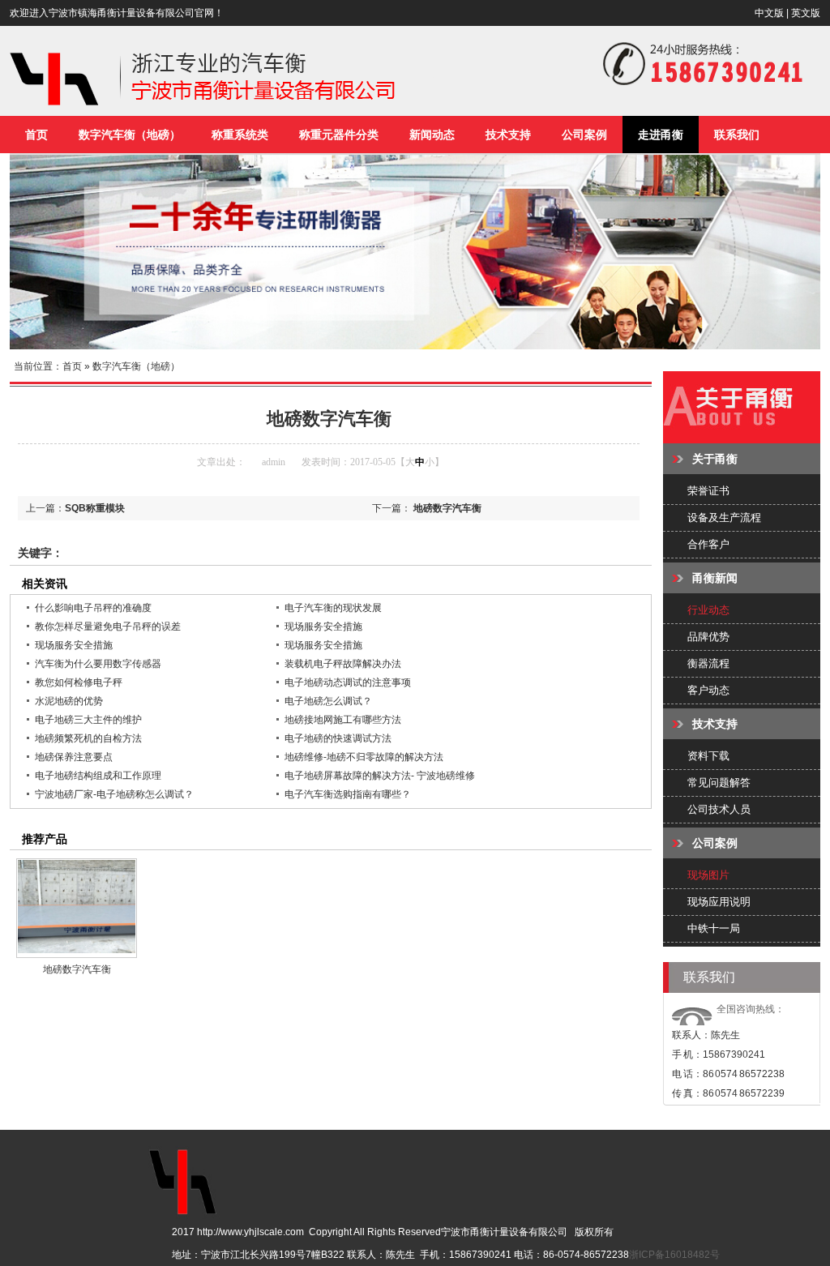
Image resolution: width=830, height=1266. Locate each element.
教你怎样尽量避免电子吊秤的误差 (108, 626)
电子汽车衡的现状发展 (333, 608)
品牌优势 (708, 637)
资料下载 (708, 756)
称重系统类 (240, 134)
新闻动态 (432, 134)
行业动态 (708, 610)
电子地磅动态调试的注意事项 (348, 682)
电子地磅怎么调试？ (328, 701)
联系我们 (736, 134)
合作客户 (708, 544)
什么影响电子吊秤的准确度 (93, 608)
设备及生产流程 (724, 517)
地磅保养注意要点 (74, 757)
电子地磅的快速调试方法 (338, 738)
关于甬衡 (715, 458)
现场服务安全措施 (323, 626)
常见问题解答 (719, 782)
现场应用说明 (719, 902)
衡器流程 (708, 663)
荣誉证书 (708, 491)
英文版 (805, 13)
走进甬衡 (660, 134)
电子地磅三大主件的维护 (88, 719)
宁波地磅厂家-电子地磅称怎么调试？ (114, 794)
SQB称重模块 (95, 508)
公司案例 (584, 134)
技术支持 (508, 134)
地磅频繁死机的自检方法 (88, 738)
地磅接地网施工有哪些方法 (343, 719)
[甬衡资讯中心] (741, 438)
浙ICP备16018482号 (674, 1254)
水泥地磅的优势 (69, 701)
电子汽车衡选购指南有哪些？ (348, 794)
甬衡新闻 (715, 577)
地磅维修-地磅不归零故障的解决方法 (364, 757)
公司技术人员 (719, 809)
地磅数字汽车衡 (447, 508)
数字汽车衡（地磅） (130, 134)
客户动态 (708, 690)
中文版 (769, 13)
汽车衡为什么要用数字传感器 (98, 663)
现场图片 (708, 875)
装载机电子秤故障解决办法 (343, 663)
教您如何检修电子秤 (78, 682)
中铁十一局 (713, 928)
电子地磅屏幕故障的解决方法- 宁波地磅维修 (380, 775)
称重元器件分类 (339, 134)
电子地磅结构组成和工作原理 (98, 775)
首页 (36, 134)
